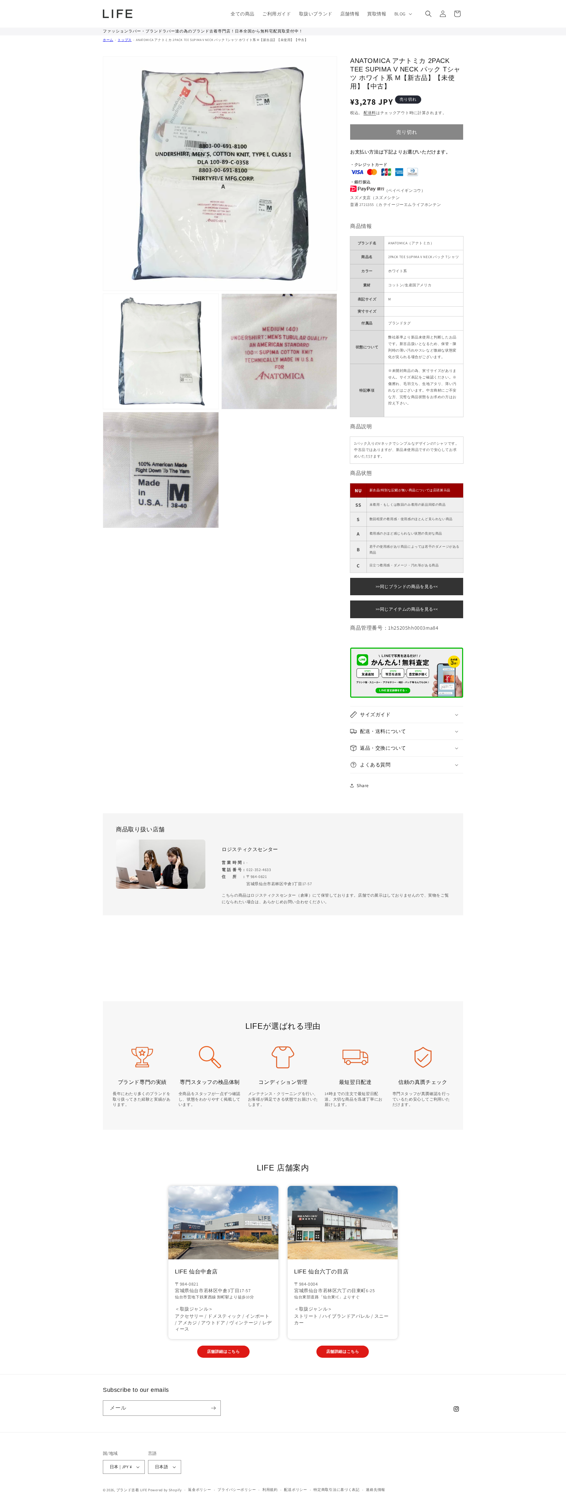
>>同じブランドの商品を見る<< (407, 586)
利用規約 (270, 1489)
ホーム (108, 40)
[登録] (213, 1408)
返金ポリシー (199, 1489)
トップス (124, 40)
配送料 (370, 112)
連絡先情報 (375, 1489)
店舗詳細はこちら (223, 1351)
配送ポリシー (295, 1489)
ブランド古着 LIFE (131, 1490)
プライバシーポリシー (236, 1489)
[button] (402, 14)
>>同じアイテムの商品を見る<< (407, 609)
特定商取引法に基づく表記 (336, 1489)
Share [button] (363, 785)
